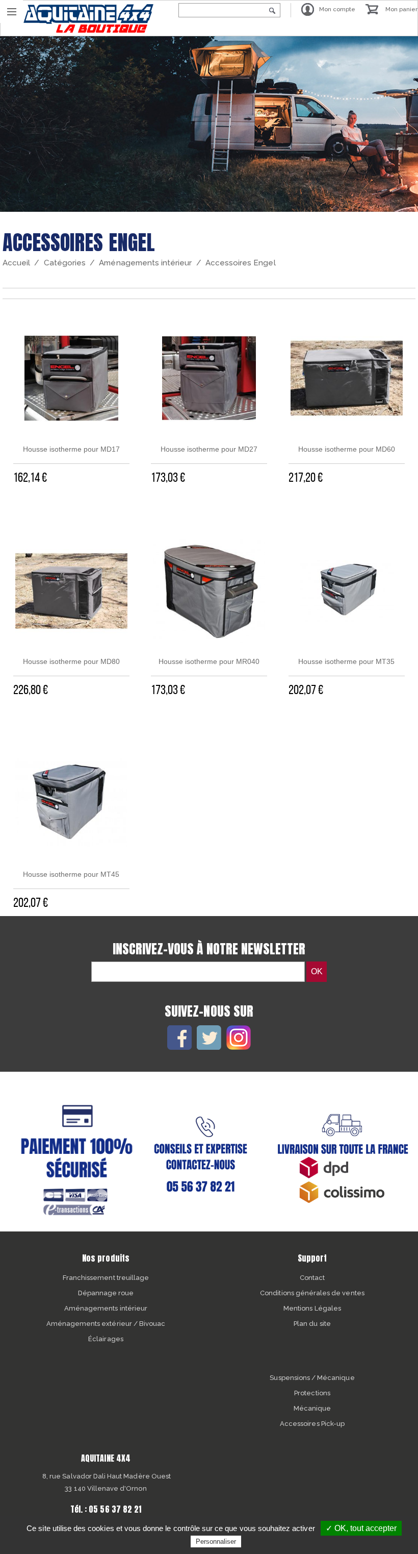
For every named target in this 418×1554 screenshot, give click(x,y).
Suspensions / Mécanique (312, 1378)
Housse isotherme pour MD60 (346, 449)
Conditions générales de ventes (312, 1293)
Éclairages (105, 1339)
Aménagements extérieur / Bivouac (106, 1323)
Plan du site (312, 1323)
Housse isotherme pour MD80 (71, 661)
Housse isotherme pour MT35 (346, 661)
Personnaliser (216, 1541)
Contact (312, 1277)
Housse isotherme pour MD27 (209, 449)
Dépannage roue (106, 1293)
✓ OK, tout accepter (361, 1528)
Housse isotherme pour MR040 (209, 661)
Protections (312, 1393)
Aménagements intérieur (105, 1308)
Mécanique (312, 1408)
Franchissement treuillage (106, 1277)
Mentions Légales (312, 1308)
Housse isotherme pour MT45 (71, 874)
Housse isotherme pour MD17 (71, 449)
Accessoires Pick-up (312, 1423)
